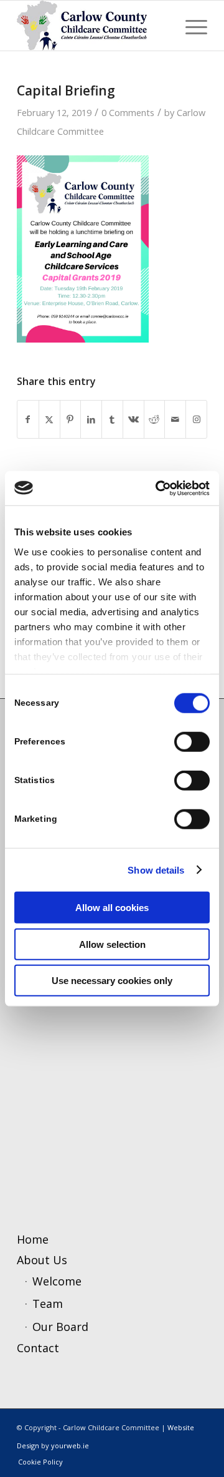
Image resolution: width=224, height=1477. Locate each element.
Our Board (60, 1326)
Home (33, 1239)
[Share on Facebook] (28, 420)
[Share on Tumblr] (112, 420)
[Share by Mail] (175, 420)
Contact (38, 1347)
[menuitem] (190, 26)
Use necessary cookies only (112, 980)
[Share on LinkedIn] (91, 420)
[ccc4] (93, 26)
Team (47, 1303)
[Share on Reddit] (154, 420)
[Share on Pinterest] (70, 420)
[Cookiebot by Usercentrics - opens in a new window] (158, 488)
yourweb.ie (70, 1445)
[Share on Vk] (133, 420)
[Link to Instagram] (196, 420)
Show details (156, 869)
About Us (42, 1259)
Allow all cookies (112, 907)
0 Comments (127, 112)
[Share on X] (49, 420)
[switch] (192, 742)
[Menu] (190, 26)
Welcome (57, 1281)
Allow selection (112, 943)
